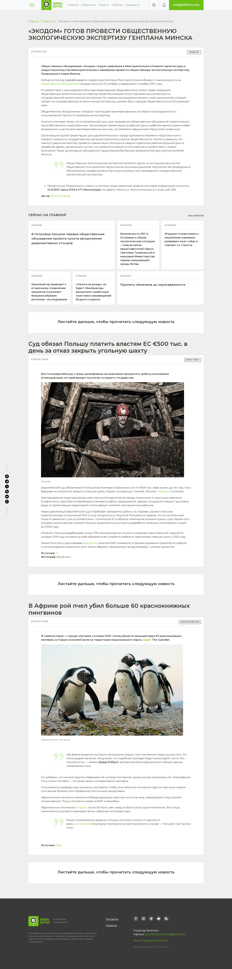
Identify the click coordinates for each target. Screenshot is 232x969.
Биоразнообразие (190, 622)
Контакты (112, 919)
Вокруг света (192, 360)
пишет (147, 639)
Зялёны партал (61, 195)
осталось (81, 807)
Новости (73, 4)
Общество (194, 52)
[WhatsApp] (7, 501)
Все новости (196, 215)
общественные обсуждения (59, 83)
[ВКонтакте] (7, 496)
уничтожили (82, 823)
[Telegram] (7, 481)
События (117, 4)
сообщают (163, 491)
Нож (59, 845)
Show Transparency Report (150, 940)
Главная (33, 21)
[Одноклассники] (7, 476)
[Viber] (7, 491)
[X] (7, 486)
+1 (57, 553)
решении (91, 543)
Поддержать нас (186, 4)
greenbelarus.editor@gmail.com (165, 934)
